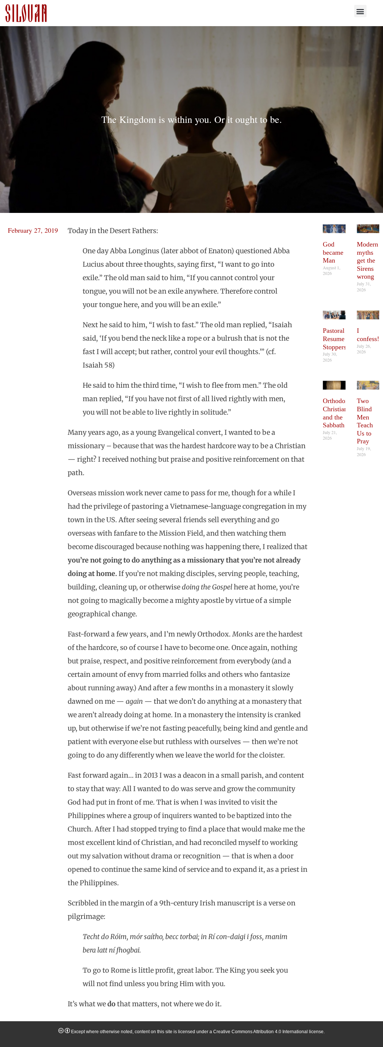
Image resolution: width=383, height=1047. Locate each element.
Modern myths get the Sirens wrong (367, 260)
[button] (360, 11)
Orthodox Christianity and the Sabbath (339, 413)
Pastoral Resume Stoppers (334, 338)
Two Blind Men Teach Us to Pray (365, 421)
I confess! (368, 335)
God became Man (333, 252)
